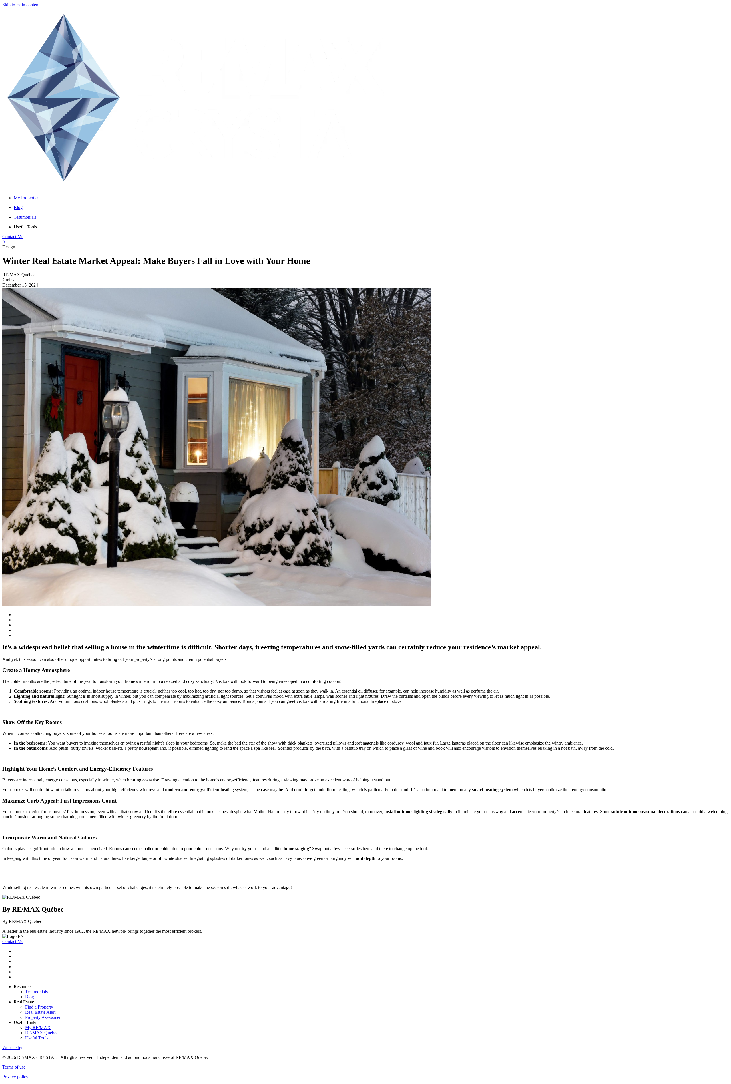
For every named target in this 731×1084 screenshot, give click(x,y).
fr (3, 241)
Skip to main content (20, 4)
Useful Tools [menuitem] (25, 226)
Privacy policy (15, 1076)
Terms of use (13, 1067)
